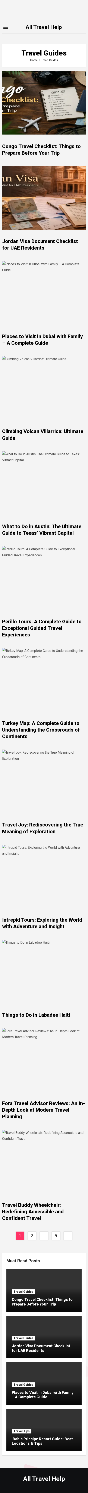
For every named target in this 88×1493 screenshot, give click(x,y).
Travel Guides (23, 1291)
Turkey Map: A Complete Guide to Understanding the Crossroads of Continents (41, 729)
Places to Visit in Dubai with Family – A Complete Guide (42, 1394)
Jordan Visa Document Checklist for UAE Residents (41, 1348)
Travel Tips (21, 1431)
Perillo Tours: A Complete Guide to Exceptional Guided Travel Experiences (42, 628)
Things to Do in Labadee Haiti (36, 1015)
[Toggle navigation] (5, 27)
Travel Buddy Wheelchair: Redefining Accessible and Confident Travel (33, 1211)
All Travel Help (44, 27)
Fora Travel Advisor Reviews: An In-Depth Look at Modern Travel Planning (43, 1109)
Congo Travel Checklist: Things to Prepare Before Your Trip (42, 1301)
